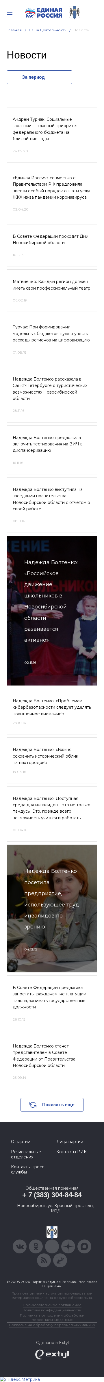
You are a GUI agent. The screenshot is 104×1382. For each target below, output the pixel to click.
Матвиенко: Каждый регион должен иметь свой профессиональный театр (51, 284)
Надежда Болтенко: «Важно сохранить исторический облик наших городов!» (45, 756)
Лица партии (69, 1141)
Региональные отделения (26, 1154)
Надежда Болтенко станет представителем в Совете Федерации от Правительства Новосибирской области (44, 1055)
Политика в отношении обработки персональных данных (52, 1317)
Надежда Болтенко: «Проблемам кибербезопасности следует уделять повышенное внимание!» (52, 707)
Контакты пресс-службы (28, 1169)
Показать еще (58, 1104)
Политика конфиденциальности (52, 1310)
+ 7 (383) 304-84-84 (51, 1195)
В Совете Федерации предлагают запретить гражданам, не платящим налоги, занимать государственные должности (49, 997)
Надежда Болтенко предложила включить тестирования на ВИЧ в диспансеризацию (48, 444)
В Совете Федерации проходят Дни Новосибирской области (50, 239)
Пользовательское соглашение (52, 1305)
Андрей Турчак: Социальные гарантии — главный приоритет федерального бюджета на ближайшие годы (45, 129)
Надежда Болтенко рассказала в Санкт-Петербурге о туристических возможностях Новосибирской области (50, 388)
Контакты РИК (71, 1151)
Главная (14, 30)
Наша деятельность (47, 30)
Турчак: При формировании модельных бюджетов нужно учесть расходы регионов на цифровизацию (51, 333)
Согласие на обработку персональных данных (52, 1325)
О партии (20, 1141)
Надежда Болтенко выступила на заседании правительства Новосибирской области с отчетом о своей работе (51, 499)
